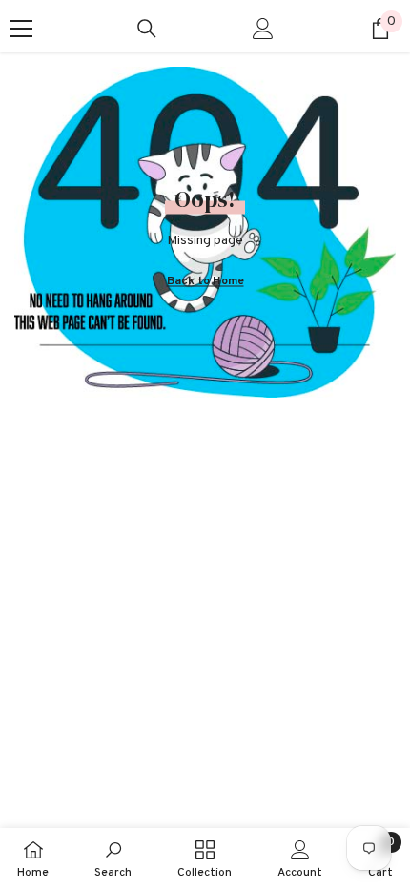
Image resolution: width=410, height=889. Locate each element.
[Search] (146, 28)
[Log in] (263, 28)
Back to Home (205, 280)
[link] (112, 858)
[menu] (21, 28)
